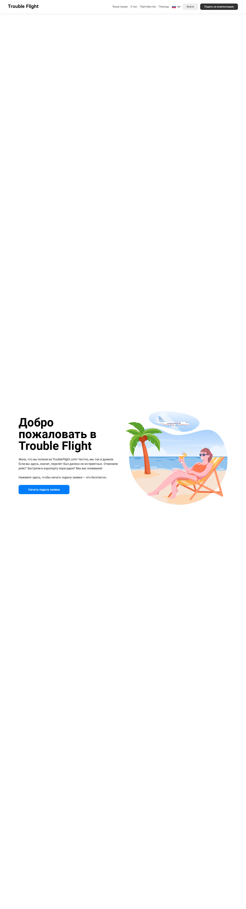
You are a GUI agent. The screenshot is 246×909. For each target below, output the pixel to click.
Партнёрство (148, 6)
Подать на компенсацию (219, 6)
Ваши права (120, 6)
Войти (190, 6)
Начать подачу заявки (44, 489)
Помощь (164, 6)
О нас (133, 6)
